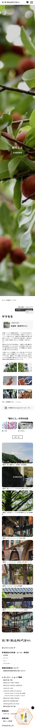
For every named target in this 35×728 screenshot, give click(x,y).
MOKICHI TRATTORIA (11, 683)
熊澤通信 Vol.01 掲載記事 (24, 310)
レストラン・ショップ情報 (12, 677)
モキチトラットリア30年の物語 (16, 538)
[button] (31, 2)
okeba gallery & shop (11, 704)
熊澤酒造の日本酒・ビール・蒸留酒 (15, 652)
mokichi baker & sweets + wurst (14, 695)
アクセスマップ (8, 725)
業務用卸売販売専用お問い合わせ (14, 671)
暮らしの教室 (7, 721)
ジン (4, 661)
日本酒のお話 (17, 477)
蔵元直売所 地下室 (9, 706)
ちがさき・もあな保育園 (11, 714)
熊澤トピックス (17, 550)
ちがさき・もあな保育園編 (14, 586)
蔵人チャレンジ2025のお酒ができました (19, 488)
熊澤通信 (8, 300)
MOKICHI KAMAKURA (10, 701)
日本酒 (5, 655)
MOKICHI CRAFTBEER (11, 698)
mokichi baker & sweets (12, 691)
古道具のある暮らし (17, 598)
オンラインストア (8, 648)
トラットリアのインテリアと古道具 (17, 610)
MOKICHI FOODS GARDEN (12, 685)
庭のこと (29, 312)
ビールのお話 (17, 501)
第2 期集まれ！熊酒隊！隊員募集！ (17, 464)
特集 (17, 526)
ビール (5, 658)
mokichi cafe (8, 688)
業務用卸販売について (10, 668)
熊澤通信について (17, 622)
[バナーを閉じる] (32, 707)
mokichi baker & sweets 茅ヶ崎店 (14, 693)
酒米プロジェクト (17, 453)
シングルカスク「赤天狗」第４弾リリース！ (20, 562)
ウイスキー (7, 663)
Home (3, 300)
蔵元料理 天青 (8, 680)
